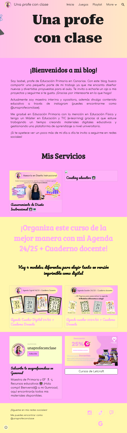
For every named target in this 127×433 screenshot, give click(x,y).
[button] (123, 5)
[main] (68, 29)
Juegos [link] (83, 4)
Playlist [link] (97, 4)
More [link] (110, 4)
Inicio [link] (70, 4)
